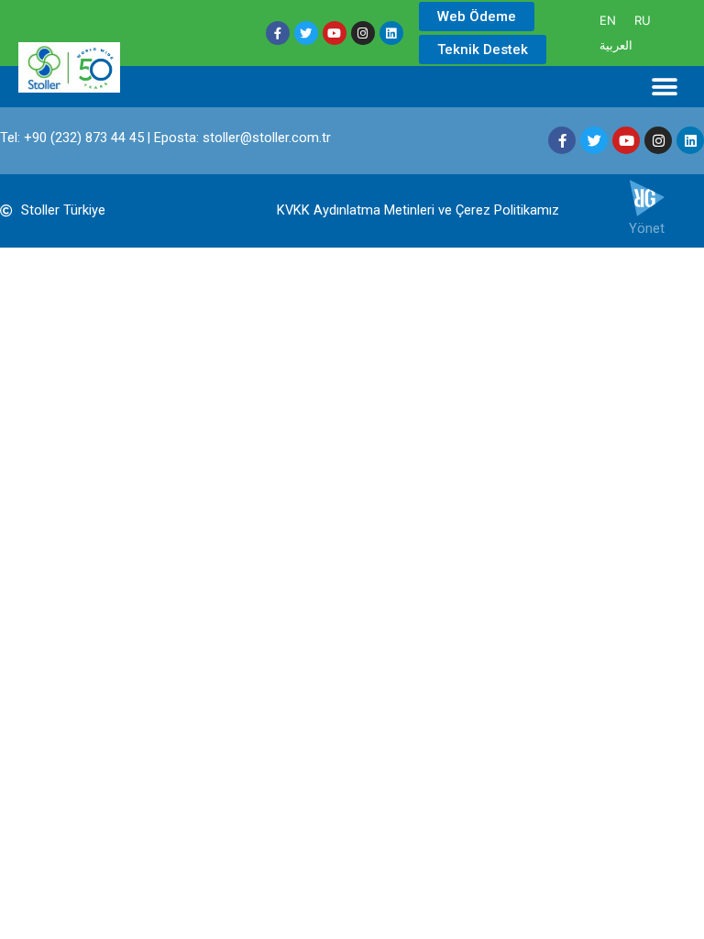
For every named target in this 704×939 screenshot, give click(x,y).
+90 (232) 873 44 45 (84, 137)
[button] (665, 86)
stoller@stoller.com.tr (267, 137)
